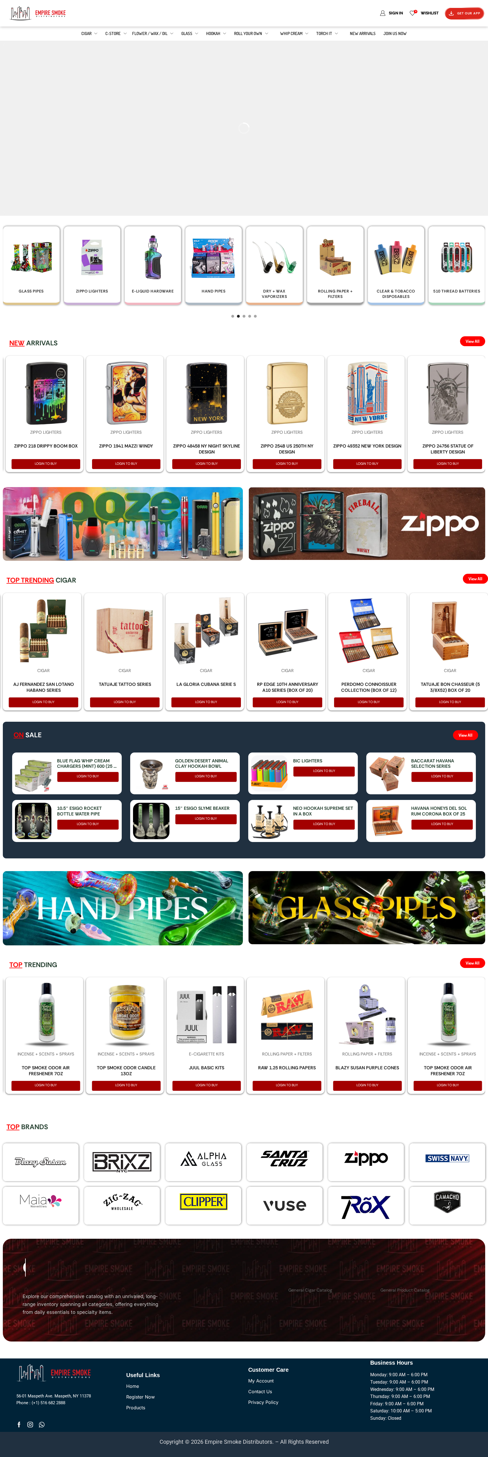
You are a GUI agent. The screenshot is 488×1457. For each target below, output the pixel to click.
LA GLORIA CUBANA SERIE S (206, 684)
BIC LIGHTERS (307, 761)
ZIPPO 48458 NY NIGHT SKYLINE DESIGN (206, 449)
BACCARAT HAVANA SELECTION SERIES (432, 763)
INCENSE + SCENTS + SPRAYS (46, 1054)
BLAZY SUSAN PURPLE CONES (367, 1068)
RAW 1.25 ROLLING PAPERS (287, 1068)
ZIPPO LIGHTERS (46, 432)
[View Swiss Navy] (447, 1158)
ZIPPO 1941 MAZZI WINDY (126, 446)
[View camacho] (447, 1201)
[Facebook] (19, 1424)
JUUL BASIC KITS (206, 1068)
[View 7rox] (366, 1205)
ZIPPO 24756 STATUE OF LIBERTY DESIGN (447, 449)
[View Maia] (40, 1201)
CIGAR (43, 670)
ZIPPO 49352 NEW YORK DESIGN (367, 446)
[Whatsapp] (42, 1424)
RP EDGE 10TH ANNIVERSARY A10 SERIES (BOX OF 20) (287, 687)
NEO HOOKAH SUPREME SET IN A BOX (323, 811)
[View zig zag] (122, 1201)
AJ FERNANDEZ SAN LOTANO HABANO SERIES (43, 687)
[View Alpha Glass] (203, 1158)
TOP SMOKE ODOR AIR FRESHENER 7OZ (46, 1071)
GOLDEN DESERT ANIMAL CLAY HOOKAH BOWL (201, 763)
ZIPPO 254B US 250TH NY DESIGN (287, 449)
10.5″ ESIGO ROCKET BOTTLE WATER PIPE (79, 811)
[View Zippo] (366, 1158)
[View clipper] (203, 1201)
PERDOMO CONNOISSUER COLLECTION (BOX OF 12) (368, 687)
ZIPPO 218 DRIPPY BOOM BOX (46, 446)
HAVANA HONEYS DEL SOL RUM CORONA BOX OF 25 (439, 811)
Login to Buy (46, 463)
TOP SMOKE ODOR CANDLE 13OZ (126, 1071)
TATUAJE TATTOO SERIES (125, 684)
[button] (232, 316)
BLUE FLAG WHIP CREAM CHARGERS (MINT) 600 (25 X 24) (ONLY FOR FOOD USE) (86, 763)
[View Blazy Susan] (40, 1162)
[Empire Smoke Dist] (54, 1372)
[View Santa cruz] (284, 1158)
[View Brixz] (122, 1162)
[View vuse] (284, 1205)
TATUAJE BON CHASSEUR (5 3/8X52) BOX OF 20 (450, 687)
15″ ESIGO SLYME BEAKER (202, 808)
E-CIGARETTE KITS (206, 1054)
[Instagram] (30, 1424)
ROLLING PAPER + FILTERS (287, 1054)
